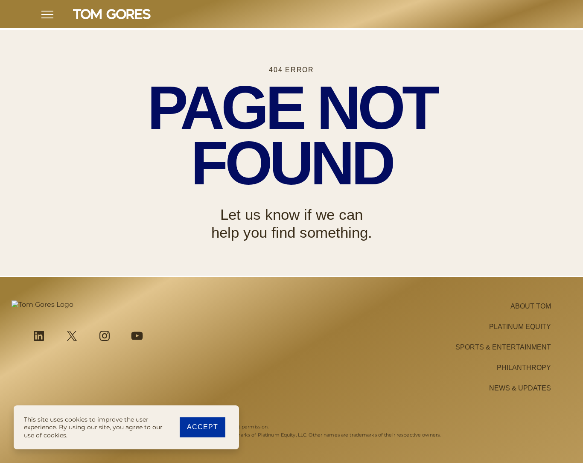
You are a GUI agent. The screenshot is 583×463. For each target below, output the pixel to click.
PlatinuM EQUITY (520, 326)
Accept (202, 427)
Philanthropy (524, 367)
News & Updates (520, 388)
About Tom (530, 306)
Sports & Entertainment (503, 347)
